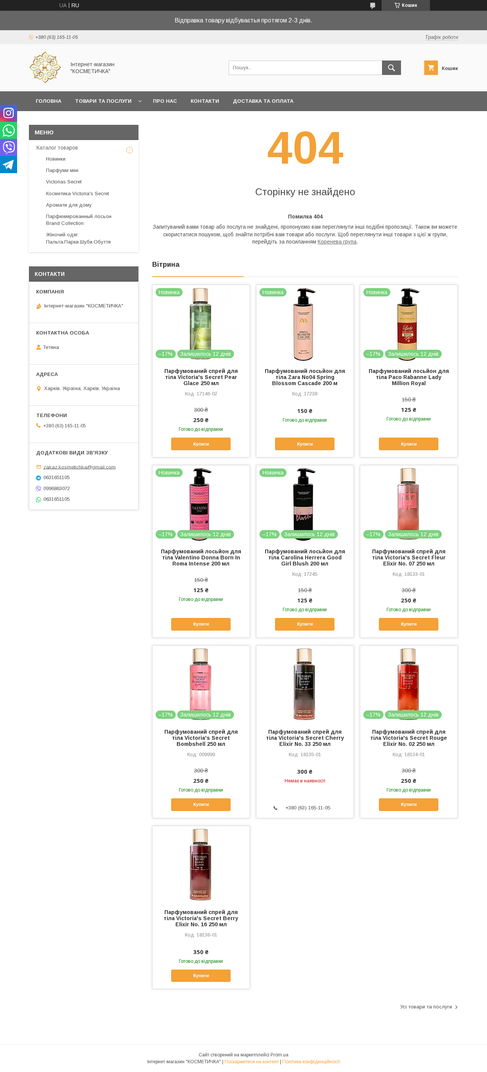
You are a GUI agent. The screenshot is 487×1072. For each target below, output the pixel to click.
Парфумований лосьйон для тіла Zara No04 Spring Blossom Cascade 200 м (305, 377)
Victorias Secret (63, 182)
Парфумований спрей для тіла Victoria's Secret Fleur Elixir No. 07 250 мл (409, 557)
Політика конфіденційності (311, 1061)
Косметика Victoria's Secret (77, 193)
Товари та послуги (103, 101)
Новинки (55, 159)
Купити (201, 444)
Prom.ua (279, 1055)
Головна (48, 101)
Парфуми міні (62, 170)
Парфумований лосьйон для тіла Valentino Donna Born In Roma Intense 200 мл (201, 557)
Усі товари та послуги (426, 1007)
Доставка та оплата (263, 101)
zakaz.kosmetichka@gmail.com (79, 467)
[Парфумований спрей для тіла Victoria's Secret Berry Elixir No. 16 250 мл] (201, 864)
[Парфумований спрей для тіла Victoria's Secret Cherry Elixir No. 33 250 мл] (304, 684)
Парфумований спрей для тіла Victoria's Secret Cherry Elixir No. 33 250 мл (305, 738)
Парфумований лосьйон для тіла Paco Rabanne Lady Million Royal (409, 377)
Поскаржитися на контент (251, 1061)
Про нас (165, 101)
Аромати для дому (69, 205)
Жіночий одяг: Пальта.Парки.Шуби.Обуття (78, 238)
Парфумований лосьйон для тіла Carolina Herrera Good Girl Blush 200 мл (305, 557)
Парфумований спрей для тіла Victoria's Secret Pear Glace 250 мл (201, 377)
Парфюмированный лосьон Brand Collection (78, 219)
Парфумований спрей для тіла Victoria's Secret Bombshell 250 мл (201, 738)
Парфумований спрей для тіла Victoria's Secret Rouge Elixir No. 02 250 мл (408, 738)
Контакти (205, 101)
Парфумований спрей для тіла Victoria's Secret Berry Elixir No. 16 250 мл (201, 918)
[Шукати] (391, 68)
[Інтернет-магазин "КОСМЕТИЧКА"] (45, 81)
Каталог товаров (57, 148)
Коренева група (337, 242)
